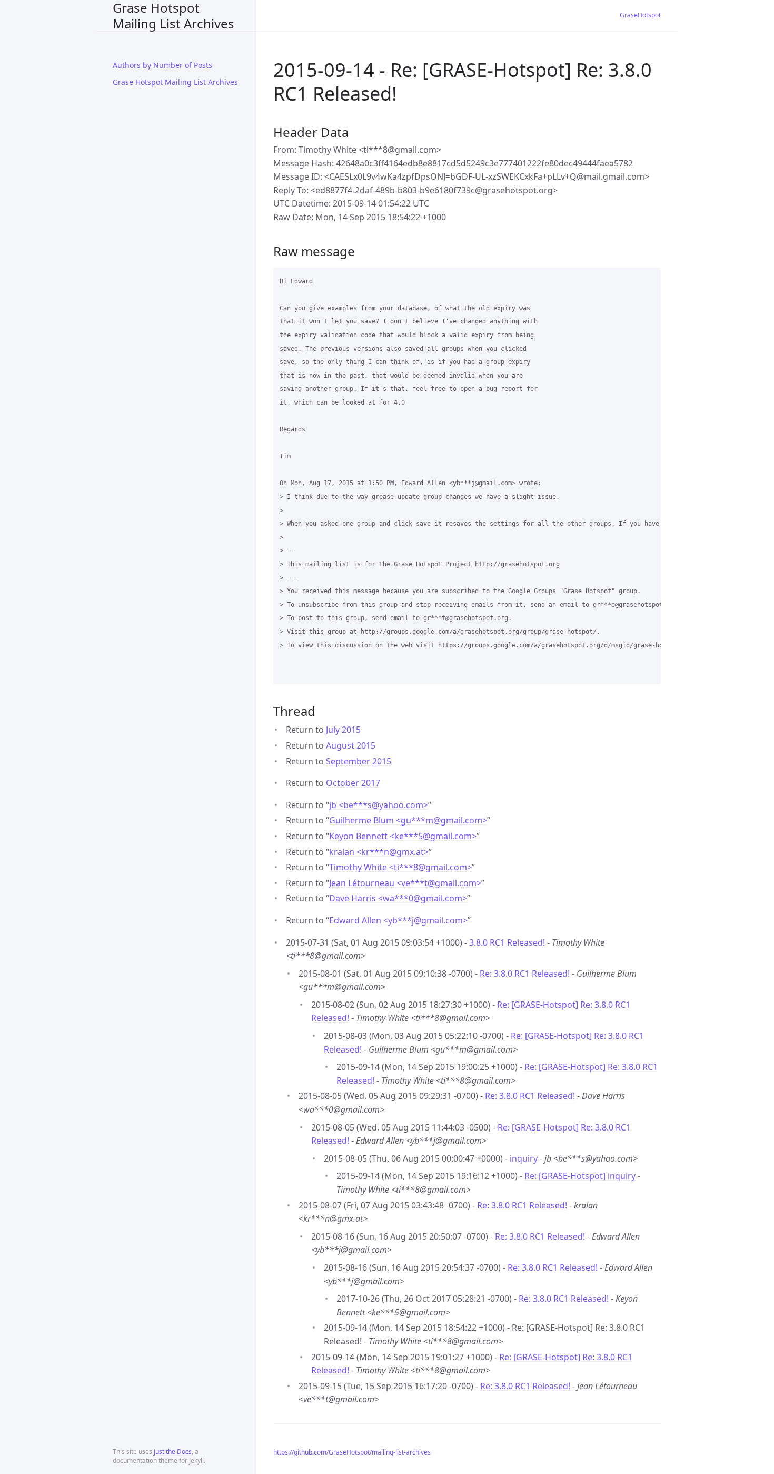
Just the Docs (173, 1451)
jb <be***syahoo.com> (378, 805)
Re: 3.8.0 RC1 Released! (525, 973)
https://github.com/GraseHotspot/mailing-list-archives (352, 1452)
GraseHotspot (640, 15)
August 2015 (350, 745)
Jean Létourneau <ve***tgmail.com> (405, 883)
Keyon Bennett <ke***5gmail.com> (403, 836)
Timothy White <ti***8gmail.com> (400, 867)
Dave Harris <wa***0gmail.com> (398, 898)
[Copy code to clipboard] (648, 279)
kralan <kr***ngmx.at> (379, 852)
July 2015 (343, 729)
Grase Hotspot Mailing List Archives (173, 15)
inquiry (524, 1158)
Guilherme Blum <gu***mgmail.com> (408, 820)
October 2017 (353, 783)
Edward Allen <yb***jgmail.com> (398, 920)
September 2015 (358, 761)
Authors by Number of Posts (162, 65)
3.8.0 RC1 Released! (507, 942)
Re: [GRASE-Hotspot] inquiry (580, 1176)
